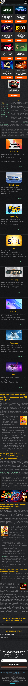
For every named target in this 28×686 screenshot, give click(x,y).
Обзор (20, 166)
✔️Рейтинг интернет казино (4, 118)
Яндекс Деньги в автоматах (13, 674)
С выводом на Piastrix (20, 672)
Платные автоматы (5, 640)
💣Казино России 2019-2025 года (4, 108)
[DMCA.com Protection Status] (14, 684)
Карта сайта (16, 681)
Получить (7, 21)
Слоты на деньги (4, 637)
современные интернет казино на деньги (14, 471)
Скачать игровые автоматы (7, 634)
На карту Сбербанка (6, 672)
